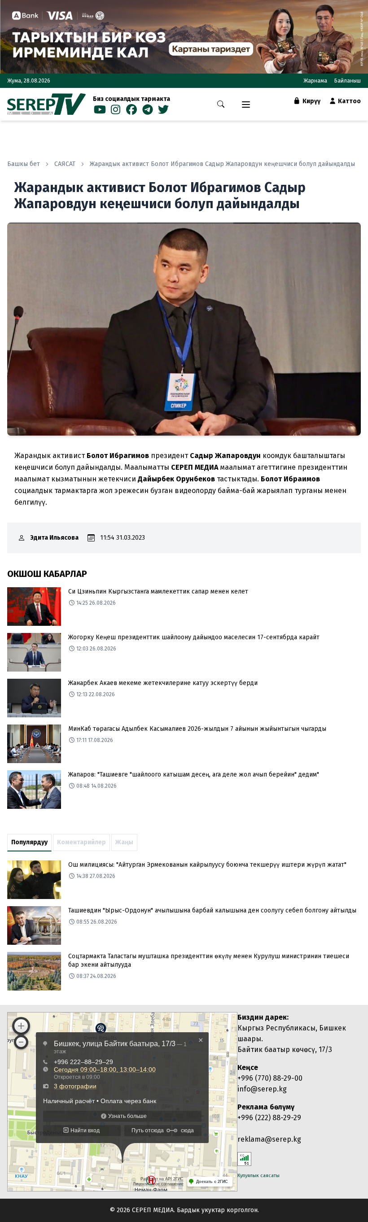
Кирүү (310, 101)
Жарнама (315, 81)
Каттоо (349, 101)
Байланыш (347, 81)
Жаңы (124, 842)
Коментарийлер (81, 842)
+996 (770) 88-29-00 (269, 1078)
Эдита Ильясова (55, 537)
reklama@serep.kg (269, 1139)
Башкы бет (23, 164)
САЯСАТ (64, 164)
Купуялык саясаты (258, 1175)
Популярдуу (29, 842)
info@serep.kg (262, 1089)
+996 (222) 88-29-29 (269, 1117)
